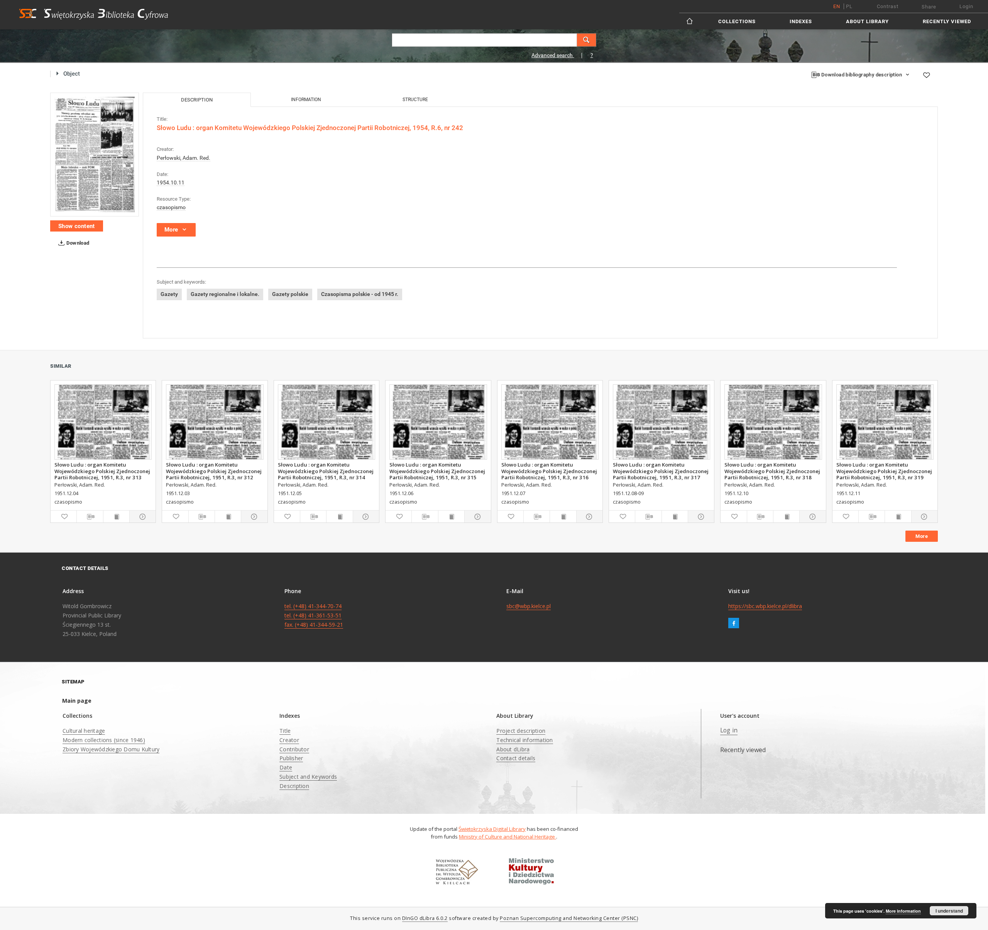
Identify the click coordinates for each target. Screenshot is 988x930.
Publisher (291, 758)
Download (77, 243)
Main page (76, 700)
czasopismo (171, 207)
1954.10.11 (170, 182)
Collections (737, 21)
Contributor (294, 749)
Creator (289, 740)
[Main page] (690, 21)
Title (285, 730)
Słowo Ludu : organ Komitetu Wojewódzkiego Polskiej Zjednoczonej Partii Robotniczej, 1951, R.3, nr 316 (549, 470)
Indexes (801, 21)
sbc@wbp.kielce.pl (528, 606)
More (921, 536)
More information (903, 911)
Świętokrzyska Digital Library (492, 828)
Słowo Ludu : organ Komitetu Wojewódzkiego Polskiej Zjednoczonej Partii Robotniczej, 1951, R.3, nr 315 (437, 470)
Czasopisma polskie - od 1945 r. (359, 294)
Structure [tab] (415, 99)
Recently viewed (947, 21)
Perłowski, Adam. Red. (183, 158)
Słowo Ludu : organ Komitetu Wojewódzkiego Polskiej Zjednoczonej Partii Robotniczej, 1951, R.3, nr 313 (102, 470)
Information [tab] (306, 99)
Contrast (887, 6)
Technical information (524, 740)
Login (966, 6)
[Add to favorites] (926, 75)
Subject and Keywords (308, 776)
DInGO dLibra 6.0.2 (425, 918)
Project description (520, 730)
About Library (867, 21)
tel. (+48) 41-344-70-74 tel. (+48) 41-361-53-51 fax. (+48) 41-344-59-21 (313, 615)
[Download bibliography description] (90, 517)
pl (849, 6)
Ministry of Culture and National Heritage (507, 836)
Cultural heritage (84, 730)
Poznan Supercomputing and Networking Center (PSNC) (569, 918)
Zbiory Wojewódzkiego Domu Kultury (111, 749)
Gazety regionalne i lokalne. (225, 294)
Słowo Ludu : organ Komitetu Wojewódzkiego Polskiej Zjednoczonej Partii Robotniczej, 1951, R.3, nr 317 (661, 470)
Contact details (515, 758)
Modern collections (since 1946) (104, 740)
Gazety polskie (290, 294)
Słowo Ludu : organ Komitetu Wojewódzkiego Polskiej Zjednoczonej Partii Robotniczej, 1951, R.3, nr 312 (214, 470)
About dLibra (513, 749)
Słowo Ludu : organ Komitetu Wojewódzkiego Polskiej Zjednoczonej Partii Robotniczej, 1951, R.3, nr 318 (772, 470)
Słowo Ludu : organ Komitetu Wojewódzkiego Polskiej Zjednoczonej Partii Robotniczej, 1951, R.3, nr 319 (884, 470)
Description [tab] (197, 100)
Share (929, 7)
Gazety (169, 294)
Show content (76, 226)
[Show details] (141, 517)
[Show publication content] (116, 517)
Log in (729, 730)
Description (294, 786)
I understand (949, 910)
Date (285, 767)
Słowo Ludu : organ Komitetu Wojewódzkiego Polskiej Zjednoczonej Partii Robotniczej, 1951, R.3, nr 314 (326, 470)
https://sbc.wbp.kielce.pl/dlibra (765, 606)
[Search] (586, 40)
